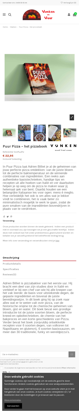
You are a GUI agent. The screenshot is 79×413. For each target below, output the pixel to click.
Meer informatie (68, 368)
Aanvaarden (13, 406)
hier (57, 240)
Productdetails (12, 263)
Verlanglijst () (69, 3)
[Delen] (4, 216)
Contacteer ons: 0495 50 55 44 (15, 3)
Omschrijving (11, 257)
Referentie (8, 152)
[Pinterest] (11, 216)
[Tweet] (8, 216)
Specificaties (11, 269)
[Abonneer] (72, 354)
